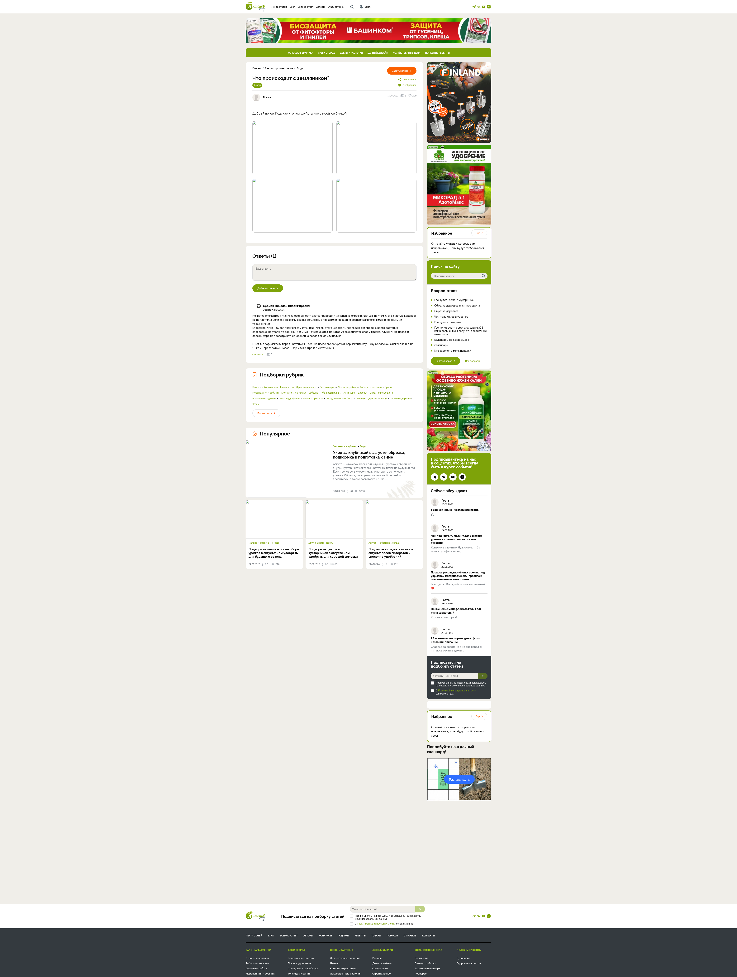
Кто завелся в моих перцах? (452, 350)
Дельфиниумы (327, 387)
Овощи (383, 398)
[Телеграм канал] (473, 6)
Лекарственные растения (345, 973)
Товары (376, 935)
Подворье (421, 973)
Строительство (381, 973)
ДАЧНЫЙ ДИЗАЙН (378, 52)
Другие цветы (316, 542)
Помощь (392, 935)
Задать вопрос (400, 70)
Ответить (257, 354)
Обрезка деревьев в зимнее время (457, 305)
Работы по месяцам (371, 387)
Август (372, 542)
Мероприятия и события (265, 392)
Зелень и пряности (312, 398)
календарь (441, 345)
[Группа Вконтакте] (478, 6)
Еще (477, 232)
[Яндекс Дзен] (488, 6)
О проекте (410, 935)
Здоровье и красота (469, 963)
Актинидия (349, 392)
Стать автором (336, 6)
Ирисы (388, 387)
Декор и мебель (382, 963)
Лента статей (279, 6)
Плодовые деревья (400, 398)
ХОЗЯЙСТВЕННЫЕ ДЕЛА (406, 52)
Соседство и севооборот (340, 398)
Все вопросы (472, 360)
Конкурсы (325, 935)
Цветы (329, 542)
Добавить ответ (266, 288)
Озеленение (380, 968)
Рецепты (360, 935)
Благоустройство (425, 963)
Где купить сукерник (447, 322)
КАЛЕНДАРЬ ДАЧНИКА (300, 52)
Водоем (377, 958)
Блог (292, 6)
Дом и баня (421, 958)
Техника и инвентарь (427, 968)
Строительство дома (381, 392)
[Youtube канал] (483, 6)
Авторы (320, 6)
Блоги (255, 387)
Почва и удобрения (289, 398)
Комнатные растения (343, 968)
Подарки (343, 935)
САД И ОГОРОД (326, 52)
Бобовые (313, 392)
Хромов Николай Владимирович (286, 306)
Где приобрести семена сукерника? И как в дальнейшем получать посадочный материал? (460, 331)
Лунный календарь (306, 387)
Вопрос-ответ (305, 6)
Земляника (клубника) (345, 446)
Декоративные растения (345, 958)
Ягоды (257, 84)
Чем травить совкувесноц (451, 316)
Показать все (264, 413)
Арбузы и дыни (269, 387)
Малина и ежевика (259, 542)
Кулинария (463, 958)
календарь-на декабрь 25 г (451, 339)
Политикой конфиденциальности (457, 690)
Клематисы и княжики (293, 392)
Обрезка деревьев (446, 311)
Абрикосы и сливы (331, 392)
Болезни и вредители (264, 398)
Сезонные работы (348, 387)
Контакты (428, 935)
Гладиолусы (287, 387)
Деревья (362, 392)
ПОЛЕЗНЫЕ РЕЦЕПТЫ (437, 52)
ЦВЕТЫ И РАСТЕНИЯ (351, 52)
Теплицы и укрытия (366, 398)
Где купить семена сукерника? (454, 300)
